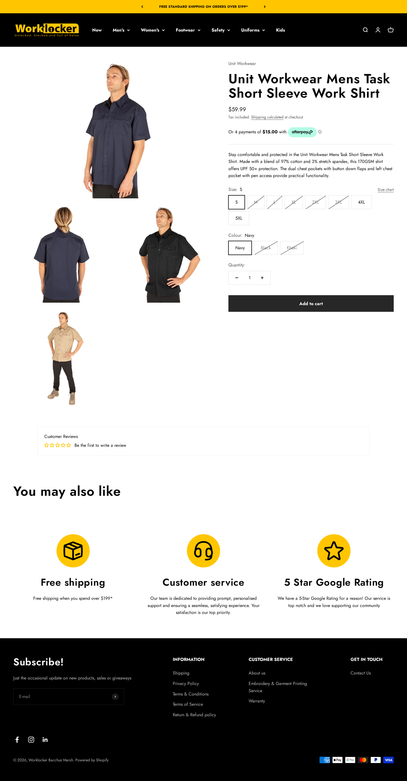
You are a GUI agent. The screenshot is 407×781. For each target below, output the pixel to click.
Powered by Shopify (92, 760)
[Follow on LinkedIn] (45, 739)
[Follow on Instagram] (31, 739)
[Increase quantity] (262, 277)
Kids (280, 30)
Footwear (185, 30)
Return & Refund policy (194, 715)
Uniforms (250, 30)
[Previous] (142, 6)
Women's (150, 30)
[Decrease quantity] (237, 277)
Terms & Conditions (190, 694)
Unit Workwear (242, 63)
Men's (118, 30)
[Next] (265, 6)
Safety (218, 30)
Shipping (181, 673)
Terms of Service (188, 704)
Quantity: (236, 265)
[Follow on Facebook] (17, 739)
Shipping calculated (267, 117)
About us (257, 673)
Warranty (257, 701)
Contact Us (361, 673)
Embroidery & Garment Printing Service (278, 687)
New (97, 30)
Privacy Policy (186, 683)
